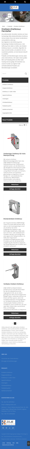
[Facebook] (3, 428)
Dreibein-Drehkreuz (7, 84)
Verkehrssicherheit (7, 109)
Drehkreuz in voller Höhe (9, 91)
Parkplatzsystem (6, 106)
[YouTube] (9, 428)
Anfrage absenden (14, 189)
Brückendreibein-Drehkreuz (13, 219)
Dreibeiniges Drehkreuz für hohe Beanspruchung (14, 154)
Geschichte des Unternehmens (9, 358)
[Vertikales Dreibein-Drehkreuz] (15, 271)
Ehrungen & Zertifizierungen (9, 361)
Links (3, 443)
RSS (14, 443)
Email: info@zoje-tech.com (8, 404)
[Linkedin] (6, 428)
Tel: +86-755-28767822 (7, 402)
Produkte (9, 26)
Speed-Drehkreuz (7, 95)
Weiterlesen (15, 184)
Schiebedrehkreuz (7, 102)
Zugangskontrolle (7, 113)
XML (17, 443)
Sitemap (9, 443)
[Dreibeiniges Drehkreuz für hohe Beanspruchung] (15, 140)
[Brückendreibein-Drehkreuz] (15, 206)
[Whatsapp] (13, 428)
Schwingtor (5, 98)
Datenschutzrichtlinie (8, 445)
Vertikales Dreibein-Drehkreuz (14, 284)
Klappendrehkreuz (7, 88)
